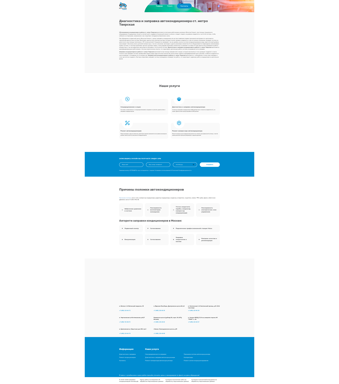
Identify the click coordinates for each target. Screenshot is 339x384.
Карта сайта (144, 380)
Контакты (184, 6)
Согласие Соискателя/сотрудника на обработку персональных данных (204, 380)
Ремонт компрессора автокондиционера (159, 361)
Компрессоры (188, 357)
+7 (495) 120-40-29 (193, 310)
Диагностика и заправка (127, 354)
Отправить (209, 164)
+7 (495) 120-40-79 (124, 333)
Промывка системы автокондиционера (197, 354)
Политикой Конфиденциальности (181, 170)
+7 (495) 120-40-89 (159, 333)
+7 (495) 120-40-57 (193, 322)
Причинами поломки (125, 198)
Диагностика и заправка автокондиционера (160, 357)
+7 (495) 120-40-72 (124, 310)
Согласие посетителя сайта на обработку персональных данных (177, 380)
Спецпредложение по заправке (155, 354)
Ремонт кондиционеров (127, 357)
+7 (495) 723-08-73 (124, 322)
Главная (159, 6)
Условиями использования (162, 170)
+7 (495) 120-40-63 (159, 322)
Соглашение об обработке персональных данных (151, 380)
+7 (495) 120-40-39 (159, 310)
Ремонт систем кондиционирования (196, 361)
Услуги (169, 6)
